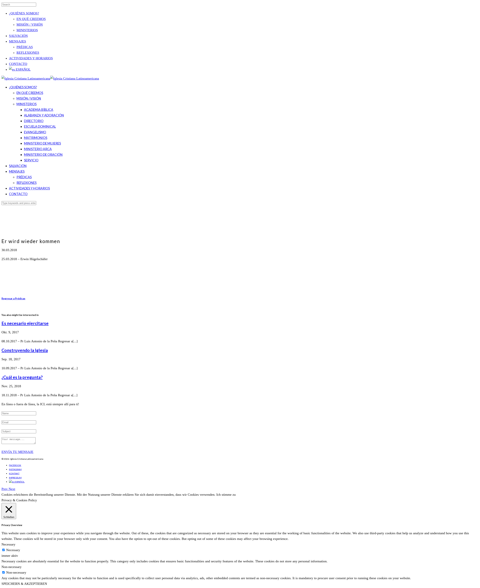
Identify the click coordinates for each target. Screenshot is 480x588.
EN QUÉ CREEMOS (31, 19)
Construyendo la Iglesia (25, 350)
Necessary (13, 550)
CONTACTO (18, 64)
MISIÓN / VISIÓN (29, 24)
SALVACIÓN (18, 36)
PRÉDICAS (24, 47)
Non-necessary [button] (12, 567)
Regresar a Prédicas (13, 298)
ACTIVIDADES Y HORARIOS (31, 58)
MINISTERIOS (27, 30)
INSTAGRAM (15, 469)
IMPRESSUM (15, 477)
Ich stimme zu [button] (226, 494)
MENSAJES (17, 41)
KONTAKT (14, 473)
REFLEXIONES (27, 52)
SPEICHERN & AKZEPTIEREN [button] (24, 584)
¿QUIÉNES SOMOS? (24, 13)
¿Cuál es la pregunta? (22, 377)
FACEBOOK (15, 465)
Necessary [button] (8, 544)
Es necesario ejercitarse (25, 323)
